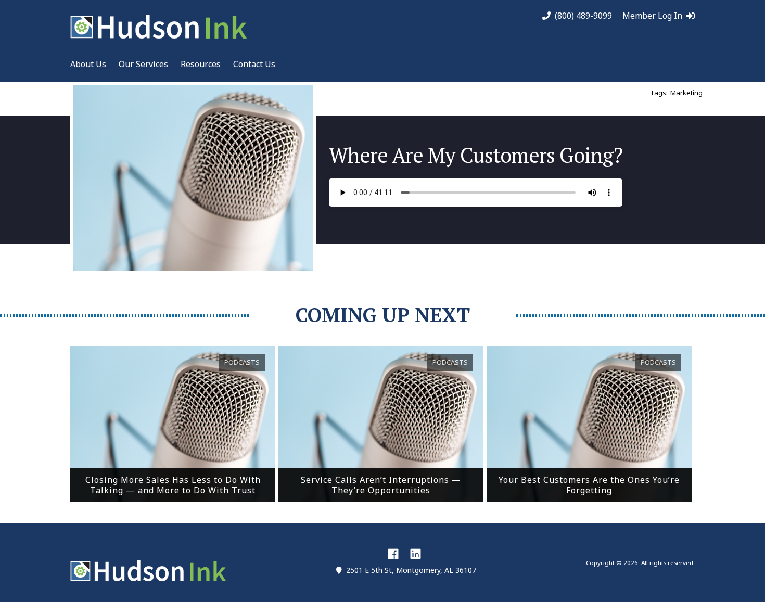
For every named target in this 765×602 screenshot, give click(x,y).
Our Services (143, 64)
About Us (88, 64)
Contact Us (254, 64)
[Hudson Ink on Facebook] (393, 553)
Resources (201, 64)
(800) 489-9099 (583, 15)
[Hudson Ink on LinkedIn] (415, 553)
